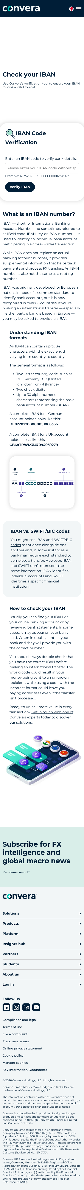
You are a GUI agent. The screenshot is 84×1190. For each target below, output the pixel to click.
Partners (10, 954)
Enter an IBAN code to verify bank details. (40, 159)
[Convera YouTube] (36, 1007)
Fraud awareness (16, 1041)
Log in (8, 984)
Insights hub (14, 944)
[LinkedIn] (6, 1007)
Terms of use (12, 1027)
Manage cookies (15, 1063)
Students (11, 964)
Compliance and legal (20, 1020)
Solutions (11, 913)
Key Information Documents (25, 1070)
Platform (11, 934)
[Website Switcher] (71, 9)
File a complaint (15, 1034)
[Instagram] (16, 1007)
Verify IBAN (20, 187)
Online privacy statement (22, 1048)
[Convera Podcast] (26, 1007)
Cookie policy (13, 1055)
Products (11, 923)
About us (11, 974)
